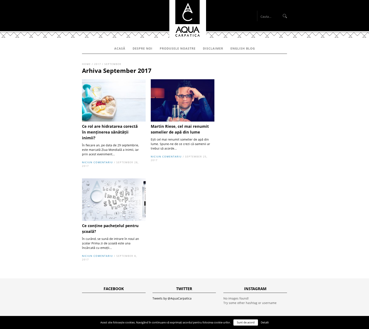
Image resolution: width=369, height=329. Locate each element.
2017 (97, 64)
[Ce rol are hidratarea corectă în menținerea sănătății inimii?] (114, 120)
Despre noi (142, 48)
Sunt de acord (246, 322)
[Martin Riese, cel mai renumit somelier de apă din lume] (182, 120)
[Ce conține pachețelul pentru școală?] (114, 220)
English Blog (242, 48)
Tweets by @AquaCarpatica (172, 298)
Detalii (265, 322)
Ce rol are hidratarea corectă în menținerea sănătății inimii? (110, 132)
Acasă (119, 48)
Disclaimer (213, 48)
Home (86, 64)
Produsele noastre (178, 48)
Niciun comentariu (97, 162)
